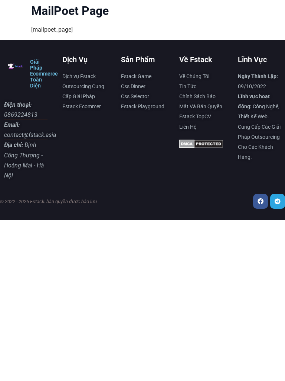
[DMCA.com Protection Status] (201, 146)
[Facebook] (260, 201)
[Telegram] (277, 201)
